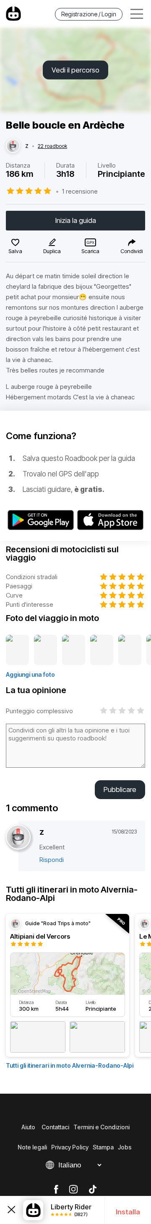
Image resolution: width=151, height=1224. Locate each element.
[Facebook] (56, 1190)
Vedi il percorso (75, 70)
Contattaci (55, 1127)
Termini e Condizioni (101, 1127)
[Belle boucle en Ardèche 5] (129, 650)
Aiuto (28, 1127)
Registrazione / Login (88, 14)
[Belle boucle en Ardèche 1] (17, 650)
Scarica (90, 251)
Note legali (32, 1147)
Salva (15, 251)
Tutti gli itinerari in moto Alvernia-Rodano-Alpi (69, 1065)
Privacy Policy (70, 1147)
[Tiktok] (92, 1190)
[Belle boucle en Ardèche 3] (73, 650)
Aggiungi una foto (30, 674)
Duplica (52, 251)
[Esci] (11, 1210)
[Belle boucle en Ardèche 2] (45, 650)
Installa (128, 1212)
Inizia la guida (75, 220)
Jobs (125, 1147)
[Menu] (136, 14)
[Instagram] (73, 1190)
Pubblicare (120, 789)
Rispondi (51, 860)
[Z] (13, 146)
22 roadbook (52, 146)
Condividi (131, 251)
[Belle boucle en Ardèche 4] (101, 650)
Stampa (103, 1147)
